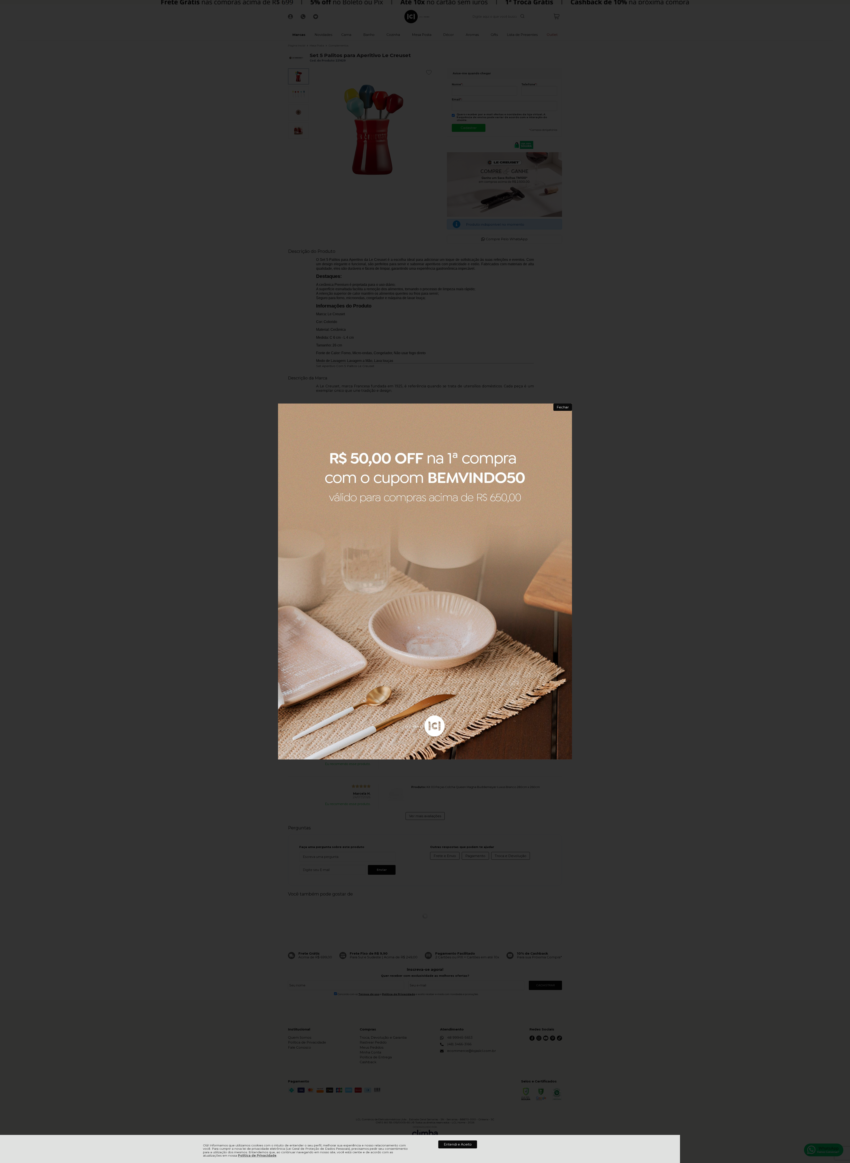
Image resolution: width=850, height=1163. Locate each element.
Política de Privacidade (257, 1155)
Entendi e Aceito (458, 1144)
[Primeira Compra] (425, 581)
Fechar (563, 407)
